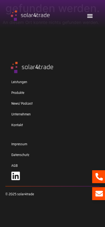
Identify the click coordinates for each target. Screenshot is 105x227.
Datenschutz (20, 155)
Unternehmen (21, 114)
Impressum (19, 144)
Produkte (17, 92)
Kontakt (17, 125)
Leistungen (19, 82)
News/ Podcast (22, 103)
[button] (89, 15)
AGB (14, 165)
